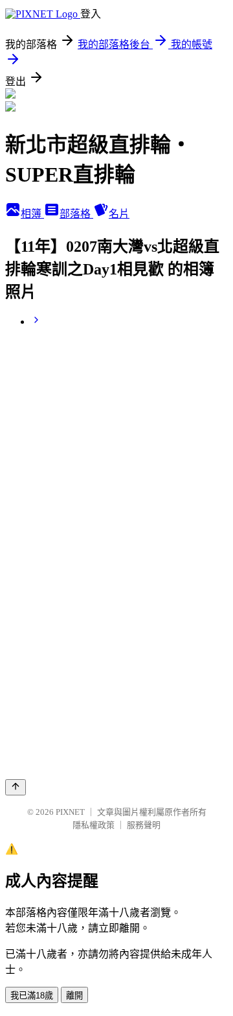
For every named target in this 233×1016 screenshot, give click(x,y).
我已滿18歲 (31, 995)
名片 (119, 213)
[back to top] (15, 787)
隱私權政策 (93, 825)
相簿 (32, 213)
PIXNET (70, 812)
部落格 (76, 213)
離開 (74, 995)
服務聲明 (144, 825)
